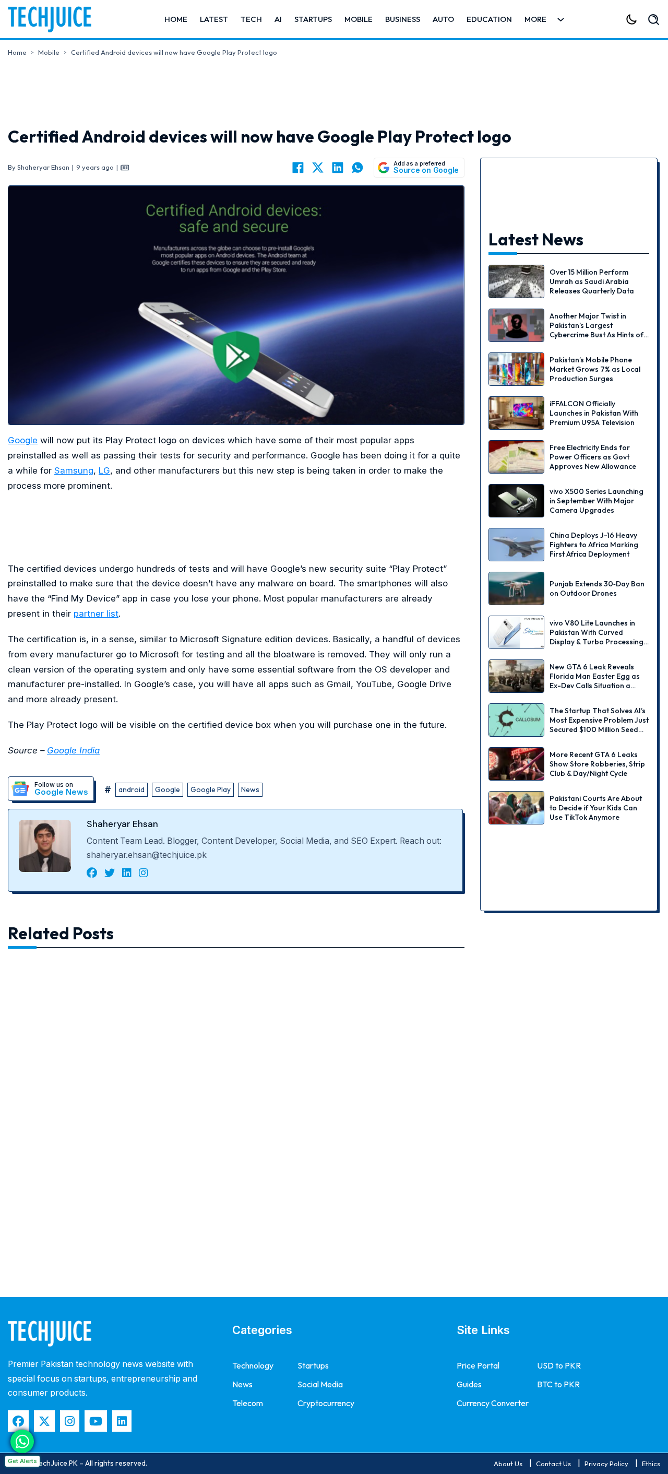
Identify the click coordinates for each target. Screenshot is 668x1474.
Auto (443, 19)
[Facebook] (298, 167)
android (131, 789)
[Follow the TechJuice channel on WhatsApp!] (22, 1441)
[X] (318, 167)
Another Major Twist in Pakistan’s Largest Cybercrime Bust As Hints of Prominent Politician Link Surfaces (596, 335)
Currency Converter (493, 1403)
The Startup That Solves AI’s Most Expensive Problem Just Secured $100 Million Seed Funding (599, 725)
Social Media (320, 1384)
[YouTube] (96, 1421)
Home (175, 19)
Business (402, 19)
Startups (313, 19)
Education (489, 19)
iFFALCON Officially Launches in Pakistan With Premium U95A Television (594, 413)
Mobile (358, 19)
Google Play (210, 789)
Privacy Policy (606, 1463)
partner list (96, 613)
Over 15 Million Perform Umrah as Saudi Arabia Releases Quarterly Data (592, 281)
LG (104, 470)
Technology (252, 1365)
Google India (73, 750)
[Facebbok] (18, 1421)
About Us (508, 1463)
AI (278, 19)
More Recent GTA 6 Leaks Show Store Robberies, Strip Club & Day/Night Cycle (597, 764)
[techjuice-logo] (55, 19)
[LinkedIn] (337, 167)
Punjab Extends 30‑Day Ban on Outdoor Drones (597, 588)
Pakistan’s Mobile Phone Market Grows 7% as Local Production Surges (595, 369)
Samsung (73, 470)
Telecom (247, 1403)
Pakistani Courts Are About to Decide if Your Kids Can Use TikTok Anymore (596, 808)
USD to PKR (559, 1365)
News (250, 789)
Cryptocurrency (325, 1403)
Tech (251, 19)
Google (23, 440)
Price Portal (478, 1365)
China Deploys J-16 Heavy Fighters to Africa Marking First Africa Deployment (594, 544)
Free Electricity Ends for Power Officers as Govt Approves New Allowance (593, 457)
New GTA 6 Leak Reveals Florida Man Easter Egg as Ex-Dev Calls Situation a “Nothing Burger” (595, 681)
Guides (469, 1384)
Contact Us (553, 1463)
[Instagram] (69, 1421)
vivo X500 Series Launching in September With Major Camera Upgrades (596, 501)
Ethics (651, 1463)
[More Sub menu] (561, 19)
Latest (214, 19)
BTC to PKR (558, 1384)
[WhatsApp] (357, 167)
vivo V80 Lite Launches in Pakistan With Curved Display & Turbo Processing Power (596, 637)
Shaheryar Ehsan (122, 824)
